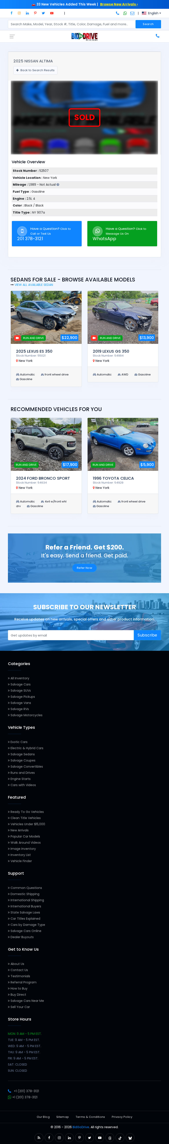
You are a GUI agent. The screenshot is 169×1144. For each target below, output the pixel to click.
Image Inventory (23, 849)
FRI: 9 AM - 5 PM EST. (23, 1058)
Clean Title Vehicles (25, 818)
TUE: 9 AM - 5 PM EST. (24, 1040)
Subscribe (147, 635)
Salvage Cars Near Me (27, 1001)
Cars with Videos (23, 785)
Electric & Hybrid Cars (26, 748)
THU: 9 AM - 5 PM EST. (24, 1052)
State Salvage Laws (25, 912)
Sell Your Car (20, 1007)
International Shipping (27, 900)
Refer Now (84, 568)
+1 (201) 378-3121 (26, 1091)
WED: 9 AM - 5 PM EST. (24, 1046)
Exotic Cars (19, 742)
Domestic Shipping (24, 894)
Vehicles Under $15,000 (27, 824)
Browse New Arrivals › (119, 4)
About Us (17, 964)
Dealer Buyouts (22, 937)
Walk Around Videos (25, 842)
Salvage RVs (19, 709)
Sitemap (62, 1117)
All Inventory (19, 678)
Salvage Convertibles (26, 766)
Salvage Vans (20, 703)
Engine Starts (20, 779)
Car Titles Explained (25, 918)
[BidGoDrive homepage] (84, 36)
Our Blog (43, 1117)
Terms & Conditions (90, 1117)
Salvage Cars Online (25, 931)
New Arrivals (19, 830)
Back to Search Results (37, 70)
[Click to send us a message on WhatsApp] (125, 13)
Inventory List (20, 855)
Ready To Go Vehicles (27, 812)
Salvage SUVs (20, 690)
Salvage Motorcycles (26, 715)
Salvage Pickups (22, 696)
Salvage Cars (20, 684)
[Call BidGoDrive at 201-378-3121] (118, 13)
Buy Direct (18, 994)
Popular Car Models (25, 836)
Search (148, 24)
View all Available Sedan (34, 285)
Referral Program (23, 982)
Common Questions (26, 888)
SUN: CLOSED (17, 1070)
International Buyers (25, 906)
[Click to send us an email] (132, 13)
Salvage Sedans (22, 754)
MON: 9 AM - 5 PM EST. (25, 1034)
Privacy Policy (122, 1117)
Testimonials (20, 976)
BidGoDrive (81, 1127)
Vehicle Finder (21, 861)
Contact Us (19, 970)
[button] (12, 13)
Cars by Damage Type (27, 925)
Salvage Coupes (22, 760)
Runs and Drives (22, 773)
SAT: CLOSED (17, 1064)
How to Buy (19, 988)
